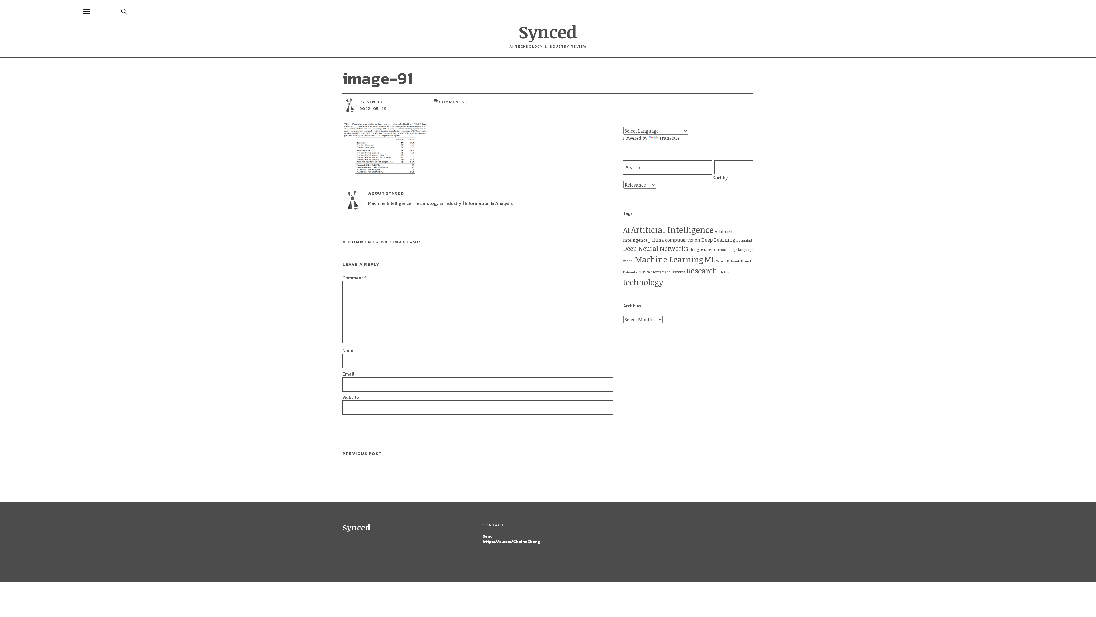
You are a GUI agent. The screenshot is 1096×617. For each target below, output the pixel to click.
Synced (548, 31)
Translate (669, 138)
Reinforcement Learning (665, 272)
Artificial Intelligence (672, 229)
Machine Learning (669, 259)
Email (348, 373)
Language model (715, 249)
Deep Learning (718, 239)
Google (696, 249)
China (658, 240)
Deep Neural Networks (655, 248)
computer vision (682, 240)
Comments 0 (454, 101)
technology (643, 282)
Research (701, 270)
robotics (723, 272)
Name (348, 350)
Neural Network (728, 261)
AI (626, 230)
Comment (354, 277)
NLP (642, 272)
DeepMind (744, 240)
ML (709, 259)
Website (350, 397)
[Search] (124, 11)
